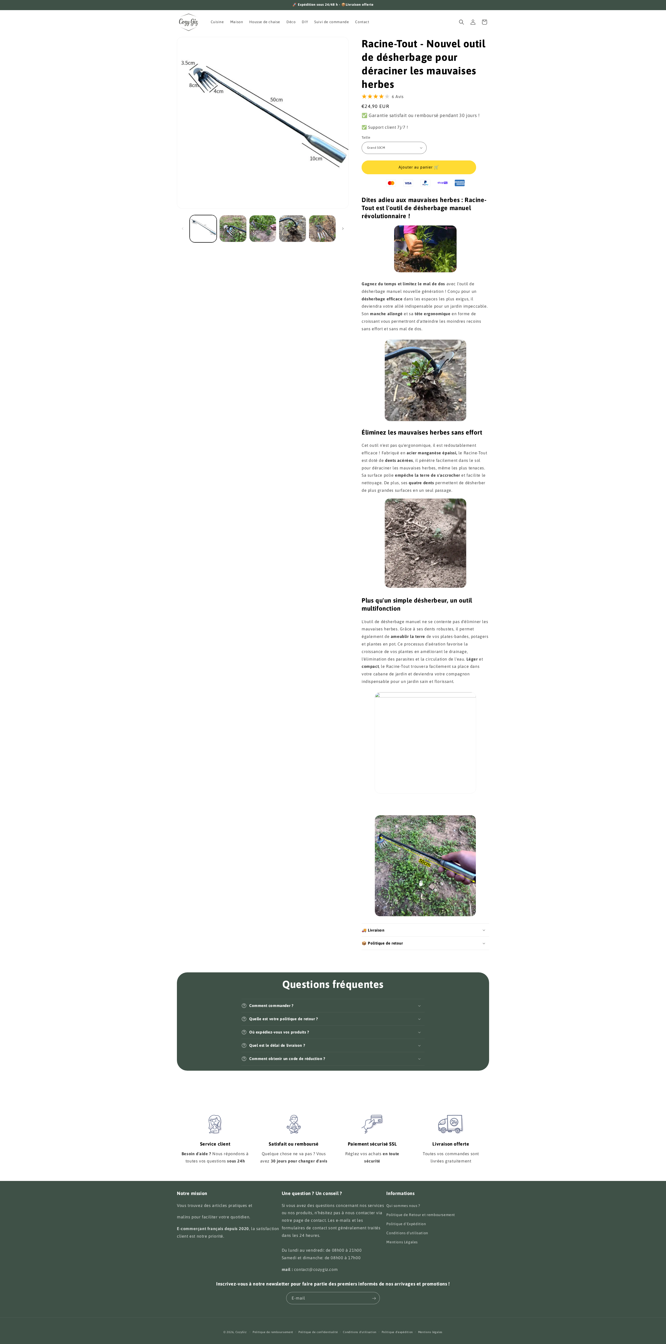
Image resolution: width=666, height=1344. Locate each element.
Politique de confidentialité (318, 1331)
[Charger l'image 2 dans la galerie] (232, 228)
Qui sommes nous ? (403, 1205)
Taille (366, 137)
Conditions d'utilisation (407, 1233)
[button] (461, 22)
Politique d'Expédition (406, 1224)
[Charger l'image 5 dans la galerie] (322, 228)
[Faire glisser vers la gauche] (182, 228)
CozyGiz (241, 1332)
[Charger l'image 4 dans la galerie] (292, 228)
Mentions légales (430, 1331)
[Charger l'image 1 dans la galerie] (203, 228)
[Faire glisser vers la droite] (343, 228)
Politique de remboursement (273, 1331)
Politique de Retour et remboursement (420, 1214)
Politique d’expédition (397, 1331)
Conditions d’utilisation (359, 1331)
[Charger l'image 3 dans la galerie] (262, 228)
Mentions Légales (402, 1242)
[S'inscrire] (374, 1298)
